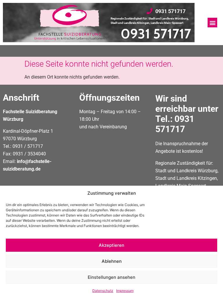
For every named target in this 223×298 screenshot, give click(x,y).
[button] (212, 22)
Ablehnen (112, 261)
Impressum (125, 290)
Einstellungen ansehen (111, 277)
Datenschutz (102, 290)
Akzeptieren (111, 245)
